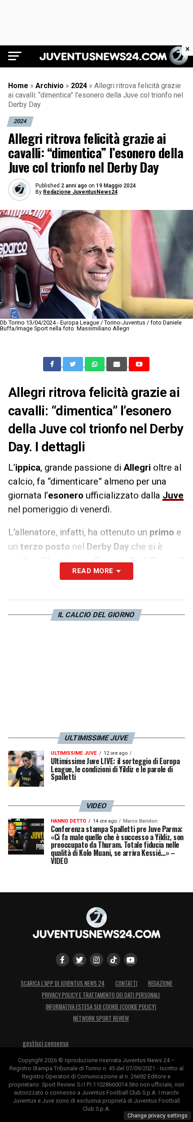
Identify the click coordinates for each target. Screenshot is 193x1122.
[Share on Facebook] (53, 364)
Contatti (126, 983)
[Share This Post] (95, 364)
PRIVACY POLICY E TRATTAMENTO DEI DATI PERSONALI (101, 995)
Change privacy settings (157, 1116)
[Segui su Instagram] (96, 959)
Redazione (160, 983)
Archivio (49, 85)
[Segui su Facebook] (62, 959)
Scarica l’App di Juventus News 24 (63, 983)
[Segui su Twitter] (79, 959)
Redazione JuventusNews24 (80, 192)
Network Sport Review (101, 1018)
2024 (79, 85)
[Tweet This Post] (74, 364)
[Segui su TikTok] (113, 959)
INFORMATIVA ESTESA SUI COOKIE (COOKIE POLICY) (101, 1006)
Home (18, 85)
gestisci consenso (45, 1043)
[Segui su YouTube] (130, 959)
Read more (92, 571)
